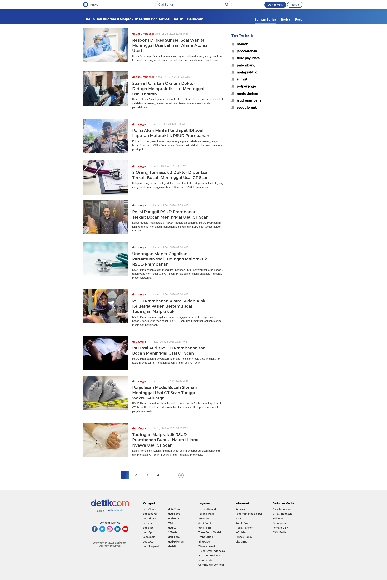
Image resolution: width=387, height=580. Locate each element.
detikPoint (204, 527)
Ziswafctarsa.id (207, 546)
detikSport (149, 532)
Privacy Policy (243, 536)
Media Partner (244, 527)
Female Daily (280, 527)
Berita (285, 19)
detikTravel (174, 509)
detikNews (149, 509)
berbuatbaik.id (207, 509)
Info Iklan (241, 532)
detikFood (174, 513)
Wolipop (173, 523)
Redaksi (240, 509)
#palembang (244, 65)
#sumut (240, 79)
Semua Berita (265, 19)
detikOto (148, 541)
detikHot (148, 527)
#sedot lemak (245, 107)
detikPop (173, 546)
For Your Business (209, 555)
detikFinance (150, 518)
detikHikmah (176, 541)
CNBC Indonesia (282, 513)
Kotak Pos (241, 523)
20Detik (172, 532)
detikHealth (175, 518)
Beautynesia (280, 523)
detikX (172, 527)
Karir (238, 518)
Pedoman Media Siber (248, 513)
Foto (298, 19)
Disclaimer (241, 541)
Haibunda (278, 518)
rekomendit (205, 560)
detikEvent (204, 523)
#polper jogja (245, 86)
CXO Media (279, 532)
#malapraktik (245, 72)
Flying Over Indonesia (211, 550)
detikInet (148, 523)
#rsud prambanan (249, 100)
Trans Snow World (209, 532)
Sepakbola (149, 536)
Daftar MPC (275, 4)
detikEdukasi (150, 513)
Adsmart (203, 518)
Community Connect (211, 564)
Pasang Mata (206, 513)
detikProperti (151, 546)
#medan (241, 44)
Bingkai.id (204, 541)
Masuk (294, 4)
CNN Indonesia (282, 509)
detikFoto (174, 536)
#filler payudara (247, 58)
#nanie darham (246, 93)
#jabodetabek (245, 51)
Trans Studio (206, 536)
